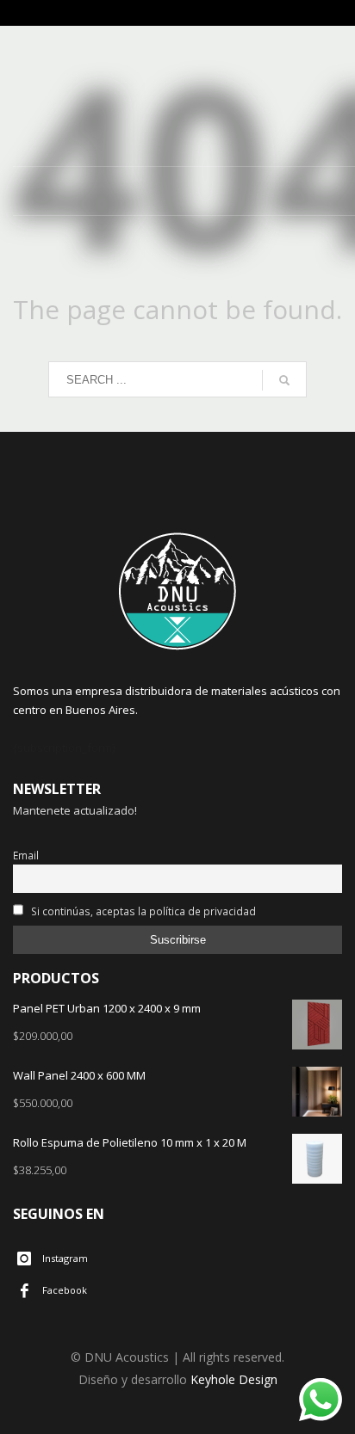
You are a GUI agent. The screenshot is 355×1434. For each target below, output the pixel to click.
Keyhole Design (233, 1379)
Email (26, 855)
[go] (284, 380)
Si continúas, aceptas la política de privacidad (142, 911)
